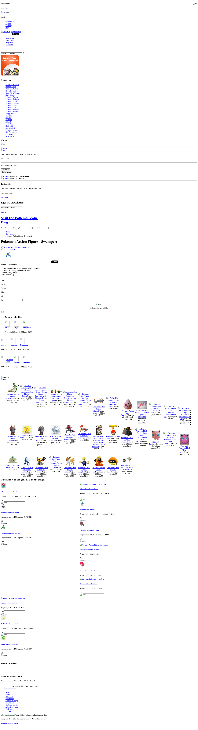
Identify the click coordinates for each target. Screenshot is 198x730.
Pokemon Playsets (12, 109)
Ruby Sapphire (11, 95)
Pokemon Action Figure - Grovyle (10, 533)
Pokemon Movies (12, 111)
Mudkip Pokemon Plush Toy (87, 509)
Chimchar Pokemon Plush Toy (170, 415)
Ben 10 (8, 118)
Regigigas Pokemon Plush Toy (9, 603)
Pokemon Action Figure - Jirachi (56, 465)
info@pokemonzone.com (10, 688)
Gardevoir (24, 345)
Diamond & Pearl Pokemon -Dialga (27, 470)
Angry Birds (10, 114)
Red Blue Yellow (12, 91)
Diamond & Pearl (12, 89)
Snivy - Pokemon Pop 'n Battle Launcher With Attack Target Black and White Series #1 (98, 441)
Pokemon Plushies (12, 97)
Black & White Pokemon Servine (10, 623)
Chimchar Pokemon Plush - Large (185, 417)
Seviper (17, 362)
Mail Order (10, 699)
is (9, 723)
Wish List (9, 709)
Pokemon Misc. (11, 130)
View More (4, 197)
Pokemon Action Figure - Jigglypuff (170, 441)
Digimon (9, 120)
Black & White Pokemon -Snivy (9, 644)
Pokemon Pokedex (12, 103)
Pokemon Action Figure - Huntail (99, 409)
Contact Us (10, 703)
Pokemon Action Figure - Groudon (89, 530)
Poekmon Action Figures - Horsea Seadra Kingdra (41, 399)
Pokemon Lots (11, 107)
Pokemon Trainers (12, 99)
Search (4, 49)
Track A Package (12, 701)
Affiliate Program (12, 707)
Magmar (26, 362)
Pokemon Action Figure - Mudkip (10, 512)
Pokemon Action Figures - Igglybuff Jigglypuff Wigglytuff (142, 413)
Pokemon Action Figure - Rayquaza (90, 549)
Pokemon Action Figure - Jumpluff (84, 470)
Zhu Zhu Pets (10, 128)
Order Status (10, 22)
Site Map (9, 711)
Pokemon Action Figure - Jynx (98, 470)
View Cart (9, 697)
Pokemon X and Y (12, 85)
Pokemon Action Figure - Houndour (84, 402)
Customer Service (12, 705)
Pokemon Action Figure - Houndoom (69, 400)
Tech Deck (9, 124)
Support (8, 24)
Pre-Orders (9, 134)
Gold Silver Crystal (12, 93)
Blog (7, 28)
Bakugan (9, 116)
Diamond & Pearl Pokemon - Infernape (84, 436)
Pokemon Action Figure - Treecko (89, 489)
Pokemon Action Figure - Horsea (27, 394)
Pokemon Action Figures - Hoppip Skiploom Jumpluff (55, 397)
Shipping (9, 26)
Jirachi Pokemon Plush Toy (12, 466)
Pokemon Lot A (9, 361)
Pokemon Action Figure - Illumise (13, 438)
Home (8, 232)
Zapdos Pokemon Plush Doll (26, 436)
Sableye (14, 345)
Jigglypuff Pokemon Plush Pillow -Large (184, 449)
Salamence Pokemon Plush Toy (9, 491)
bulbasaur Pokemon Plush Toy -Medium (141, 438)
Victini (7, 328)
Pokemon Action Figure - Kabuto (113, 470)
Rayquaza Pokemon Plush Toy (88, 583)
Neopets (8, 122)
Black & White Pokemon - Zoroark (69, 437)
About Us (9, 695)
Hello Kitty (10, 126)
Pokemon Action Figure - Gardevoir (12, 396)
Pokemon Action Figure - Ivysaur (127, 440)
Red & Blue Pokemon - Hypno (113, 404)
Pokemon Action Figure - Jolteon (70, 470)
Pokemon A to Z (11, 101)
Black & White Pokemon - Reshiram (55, 438)
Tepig (16, 328)
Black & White (11, 87)
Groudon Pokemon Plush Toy (88, 570)
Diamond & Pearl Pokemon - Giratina (41, 470)
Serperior (27, 328)
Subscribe (3, 212)
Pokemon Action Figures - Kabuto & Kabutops (127, 467)
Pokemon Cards (11, 105)
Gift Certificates (11, 132)
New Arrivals (10, 136)
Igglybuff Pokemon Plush (155, 410)
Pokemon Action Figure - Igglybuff (127, 413)
